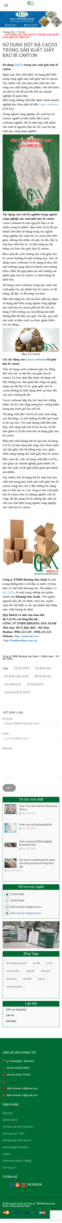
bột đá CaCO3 (21, 668)
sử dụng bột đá (35, 684)
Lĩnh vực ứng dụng (16, 1009)
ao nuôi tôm (13, 971)
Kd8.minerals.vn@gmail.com (26, 913)
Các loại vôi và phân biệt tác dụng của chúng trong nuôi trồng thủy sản (37, 863)
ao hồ (50, 963)
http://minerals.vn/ (26, 636)
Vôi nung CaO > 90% (13, 1133)
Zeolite (6, 1154)
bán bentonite (14, 986)
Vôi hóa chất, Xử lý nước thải (18, 1126)
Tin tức (21, 32)
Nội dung (7, 748)
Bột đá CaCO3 (10, 1120)
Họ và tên (8, 719)
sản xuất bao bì (12, 684)
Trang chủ (8, 32)
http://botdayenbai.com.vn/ (20, 640)
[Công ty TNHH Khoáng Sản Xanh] (31, 19)
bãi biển (27, 978)
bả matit (45, 971)
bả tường (12, 978)
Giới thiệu (11, 1021)
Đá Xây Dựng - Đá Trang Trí (17, 1140)
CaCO (18, 64)
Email (6, 733)
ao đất (36, 963)
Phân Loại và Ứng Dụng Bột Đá (35, 824)
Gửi (9, 788)
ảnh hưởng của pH (16, 963)
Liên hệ (10, 1015)
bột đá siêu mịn (43, 676)
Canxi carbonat (48, 104)
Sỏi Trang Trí (9, 1167)
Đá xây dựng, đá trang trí (15, 1147)
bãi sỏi (41, 978)
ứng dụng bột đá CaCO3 (17, 692)
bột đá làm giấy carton (16, 676)
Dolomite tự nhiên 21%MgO (17, 1160)
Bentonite (8, 1113)
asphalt (30, 971)
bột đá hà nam (43, 668)
